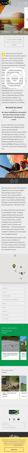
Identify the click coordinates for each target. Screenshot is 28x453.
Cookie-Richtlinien (18, 445)
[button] (12, 181)
